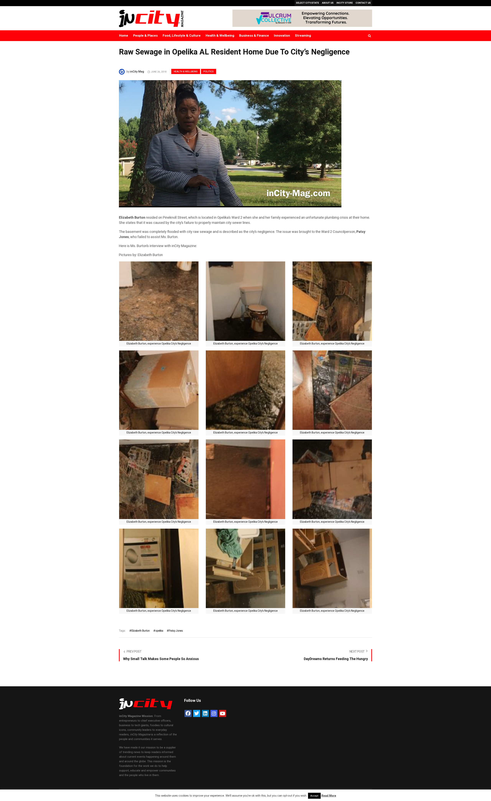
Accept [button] (314, 796)
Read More (328, 796)
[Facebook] (188, 713)
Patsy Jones (176, 631)
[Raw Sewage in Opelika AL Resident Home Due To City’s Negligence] (230, 143)
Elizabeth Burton (140, 631)
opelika (159, 631)
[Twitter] (196, 713)
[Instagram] (213, 713)
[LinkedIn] (205, 713)
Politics (208, 71)
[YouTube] (222, 713)
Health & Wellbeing (186, 71)
